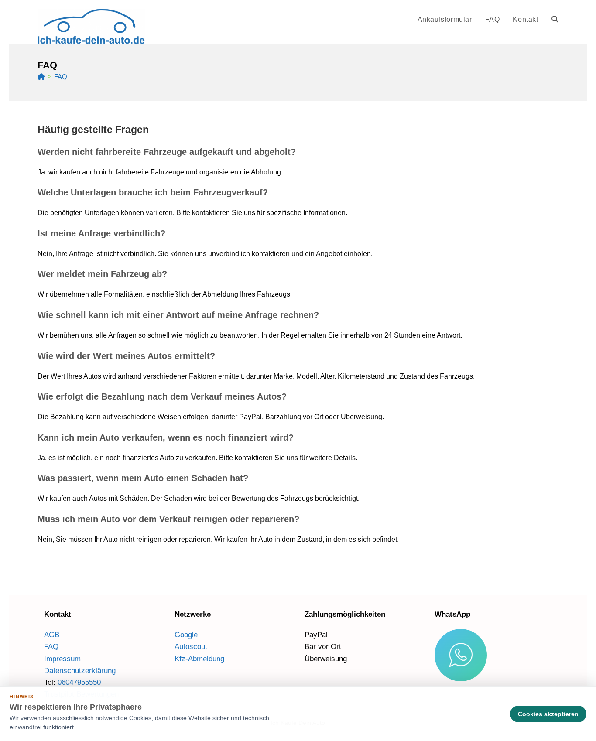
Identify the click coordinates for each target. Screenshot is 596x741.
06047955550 (79, 682)
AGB (51, 635)
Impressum (62, 659)
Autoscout (191, 646)
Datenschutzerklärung (80, 670)
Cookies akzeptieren (548, 713)
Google (186, 635)
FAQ (60, 76)
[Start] (41, 76)
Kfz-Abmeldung (199, 659)
